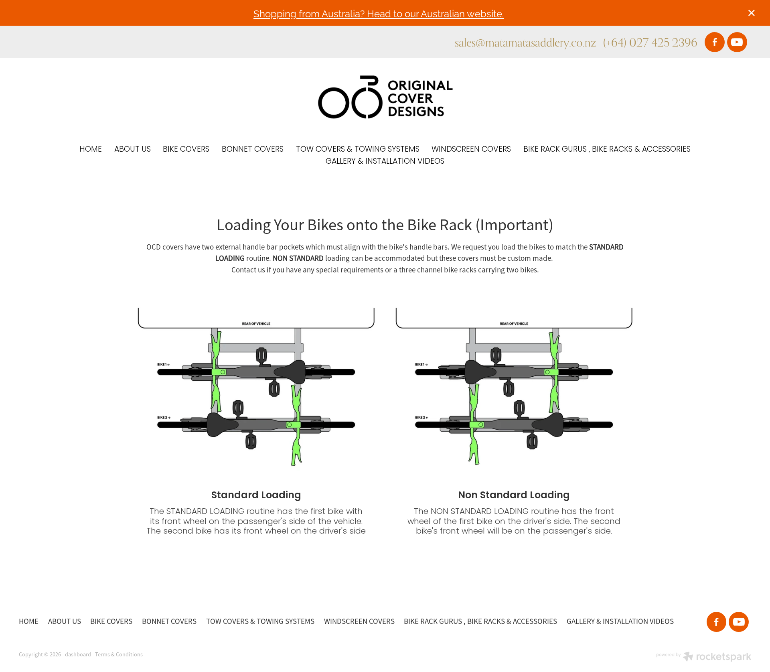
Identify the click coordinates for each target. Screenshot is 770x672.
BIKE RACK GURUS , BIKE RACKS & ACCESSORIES (607, 150)
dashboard (78, 654)
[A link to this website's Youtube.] (737, 42)
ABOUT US (132, 150)
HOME (90, 150)
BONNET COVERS (253, 150)
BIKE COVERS (186, 150)
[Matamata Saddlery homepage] (385, 97)
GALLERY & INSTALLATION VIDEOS (385, 162)
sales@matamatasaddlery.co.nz (525, 42)
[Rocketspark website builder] (704, 657)
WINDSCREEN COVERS (471, 150)
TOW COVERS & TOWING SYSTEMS (357, 150)
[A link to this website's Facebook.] (715, 42)
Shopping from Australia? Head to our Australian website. (378, 13)
